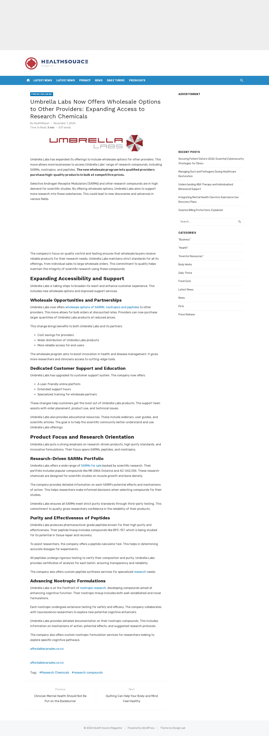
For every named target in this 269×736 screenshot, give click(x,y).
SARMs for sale (91, 465)
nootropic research (92, 588)
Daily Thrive (116, 80)
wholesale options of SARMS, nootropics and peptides (102, 307)
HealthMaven (41, 123)
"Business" (184, 239)
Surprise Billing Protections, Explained (200, 210)
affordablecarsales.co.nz (47, 648)
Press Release (41, 94)
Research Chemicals (55, 672)
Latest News (42, 80)
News (98, 80)
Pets (181, 306)
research (140, 572)
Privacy (85, 80)
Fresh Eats (137, 80)
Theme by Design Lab (172, 728)
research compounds (88, 672)
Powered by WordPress (141, 728)
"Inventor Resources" (190, 256)
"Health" (183, 247)
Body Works (185, 264)
